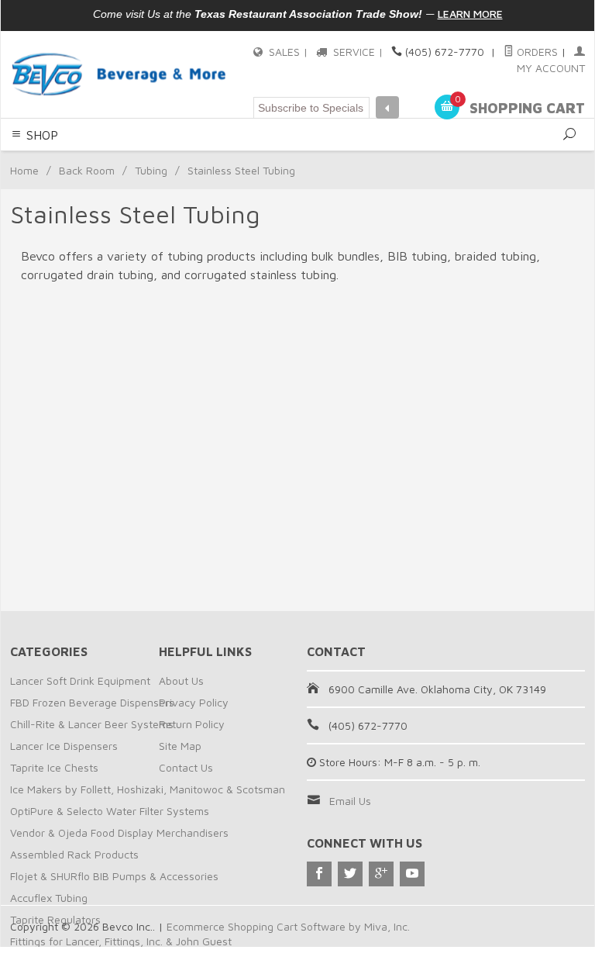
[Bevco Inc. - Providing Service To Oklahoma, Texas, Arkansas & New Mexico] (119, 74)
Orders (536, 51)
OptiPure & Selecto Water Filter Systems (109, 810)
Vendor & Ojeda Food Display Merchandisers (119, 832)
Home (24, 170)
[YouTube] (412, 874)
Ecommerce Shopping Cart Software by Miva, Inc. (288, 926)
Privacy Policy (194, 702)
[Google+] (381, 874)
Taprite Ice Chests (54, 767)
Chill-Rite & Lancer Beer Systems (92, 723)
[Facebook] (319, 874)
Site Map (180, 745)
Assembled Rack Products (74, 854)
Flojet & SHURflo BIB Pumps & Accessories (114, 875)
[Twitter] (350, 874)
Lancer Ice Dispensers (64, 745)
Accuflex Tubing (49, 897)
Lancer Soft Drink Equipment (80, 680)
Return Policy (192, 723)
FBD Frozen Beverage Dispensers (92, 702)
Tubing (151, 170)
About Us (181, 680)
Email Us (350, 800)
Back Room (87, 170)
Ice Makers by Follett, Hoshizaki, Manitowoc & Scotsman (147, 789)
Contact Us (186, 767)
